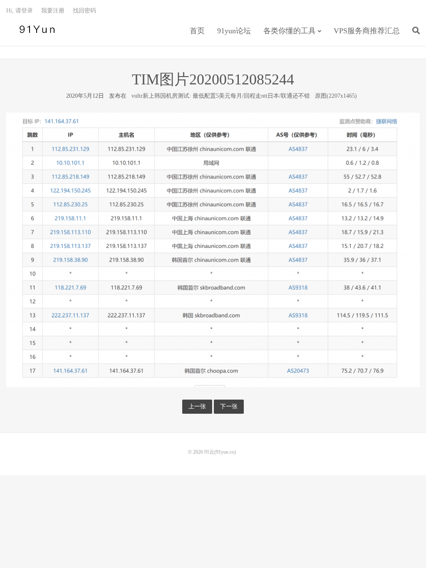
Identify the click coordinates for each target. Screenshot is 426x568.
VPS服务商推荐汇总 (367, 31)
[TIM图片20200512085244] (213, 249)
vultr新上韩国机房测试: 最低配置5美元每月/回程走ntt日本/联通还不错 (220, 96)
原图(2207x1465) (336, 96)
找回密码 (84, 10)
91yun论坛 (234, 31)
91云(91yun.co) (35, 29)
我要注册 (52, 10)
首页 (197, 31)
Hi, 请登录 (19, 10)
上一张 (197, 406)
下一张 (229, 406)
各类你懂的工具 (289, 31)
